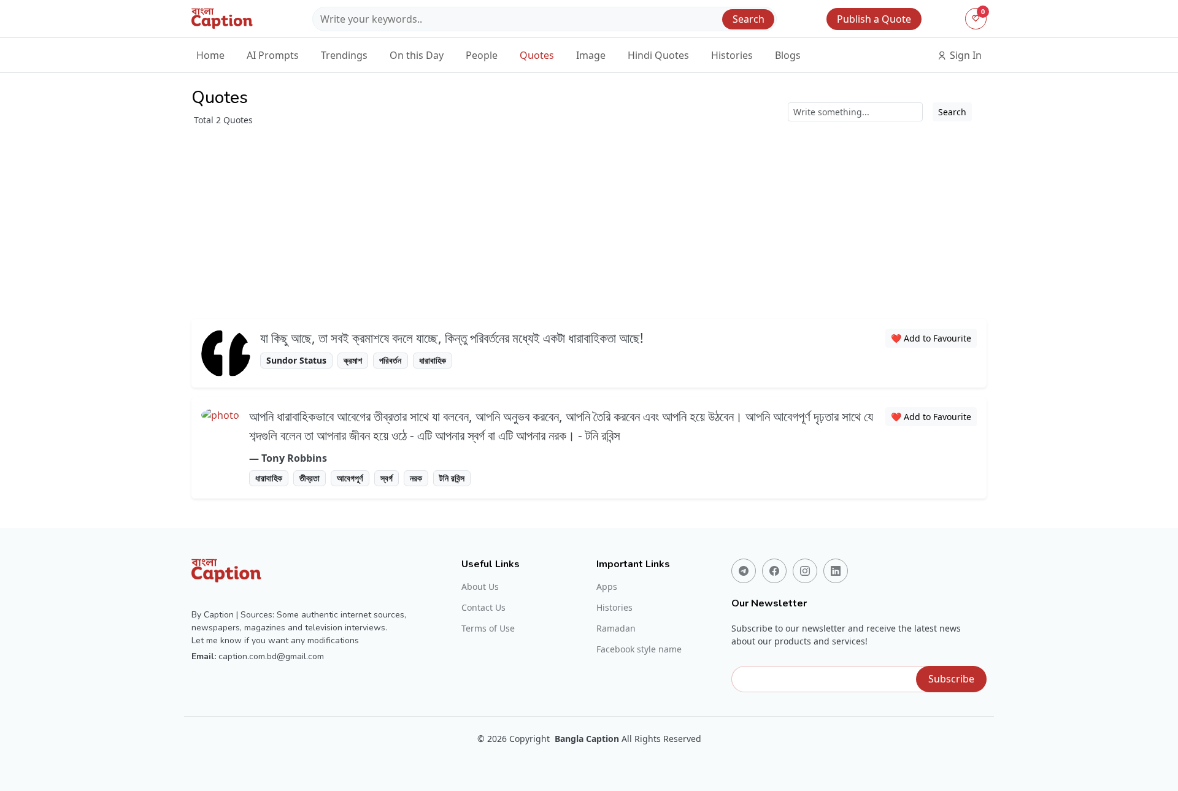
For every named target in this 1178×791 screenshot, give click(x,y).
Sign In (964, 55)
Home (210, 55)
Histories (732, 55)
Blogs (788, 55)
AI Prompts (273, 55)
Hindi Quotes (658, 55)
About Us (480, 587)
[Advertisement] (589, 218)
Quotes (537, 55)
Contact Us (483, 607)
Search (748, 19)
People (482, 55)
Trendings (344, 55)
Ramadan (616, 628)
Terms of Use (488, 628)
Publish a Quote (874, 19)
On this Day (417, 55)
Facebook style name (639, 649)
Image (591, 55)
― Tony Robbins (288, 458)
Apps (606, 587)
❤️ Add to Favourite (931, 338)
